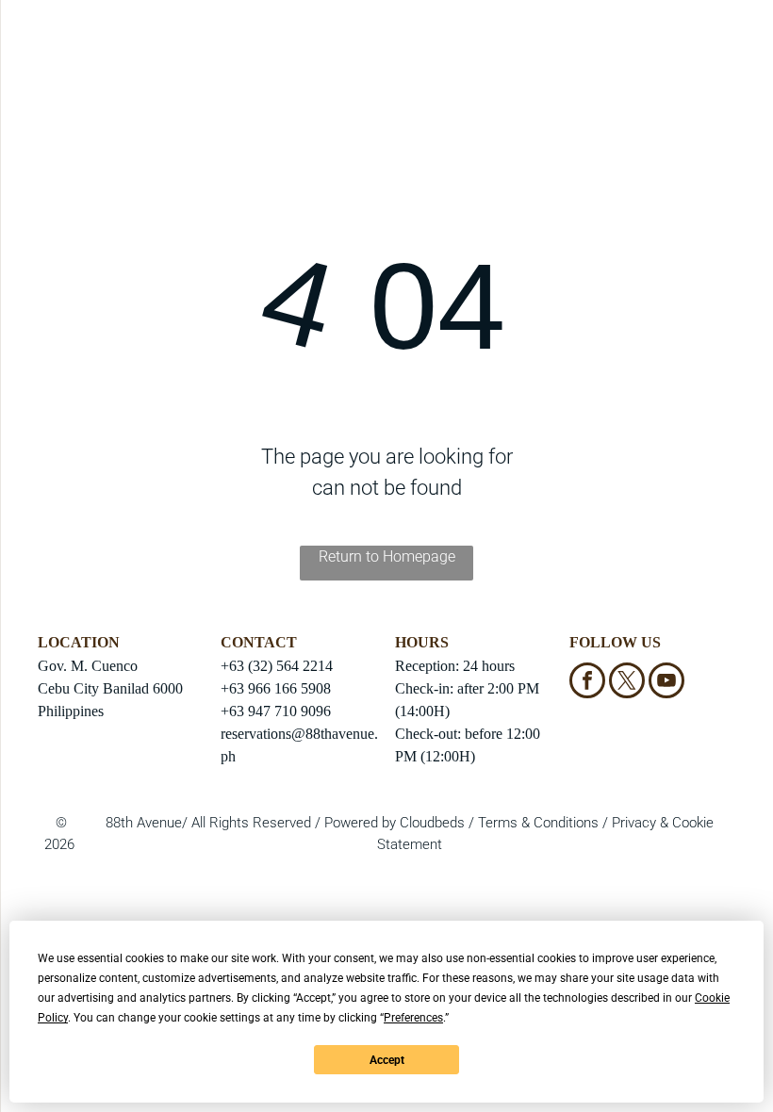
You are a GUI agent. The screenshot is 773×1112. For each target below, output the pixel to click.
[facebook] (587, 682)
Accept (387, 1060)
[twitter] (627, 682)
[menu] (41, 59)
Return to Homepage (387, 556)
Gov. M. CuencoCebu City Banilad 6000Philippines (110, 688)
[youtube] (666, 682)
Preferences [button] (413, 1017)
